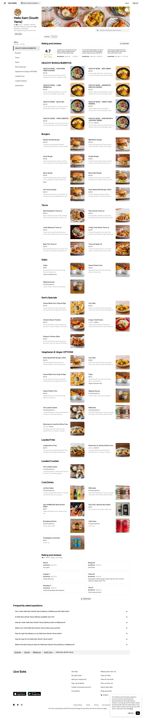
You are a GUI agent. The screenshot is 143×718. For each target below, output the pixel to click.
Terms (88, 705)
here (131, 708)
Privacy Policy (78, 705)
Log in (127, 3)
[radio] (47, 37)
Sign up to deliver (78, 683)
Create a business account (81, 687)
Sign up (135, 3)
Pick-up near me (107, 683)
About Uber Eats (107, 687)
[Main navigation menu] (5, 3)
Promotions (76, 691)
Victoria (27, 652)
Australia (17, 652)
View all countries (107, 679)
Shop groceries (106, 691)
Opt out (130, 713)
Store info (18, 34)
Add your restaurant (79, 679)
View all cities (106, 675)
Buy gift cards (77, 675)
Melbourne (37, 652)
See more (126, 43)
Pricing (96, 705)
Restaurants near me (108, 672)
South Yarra (48, 652)
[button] (71, 611)
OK (138, 713)
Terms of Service (98, 708)
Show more (87, 599)
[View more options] (126, 10)
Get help (75, 672)
